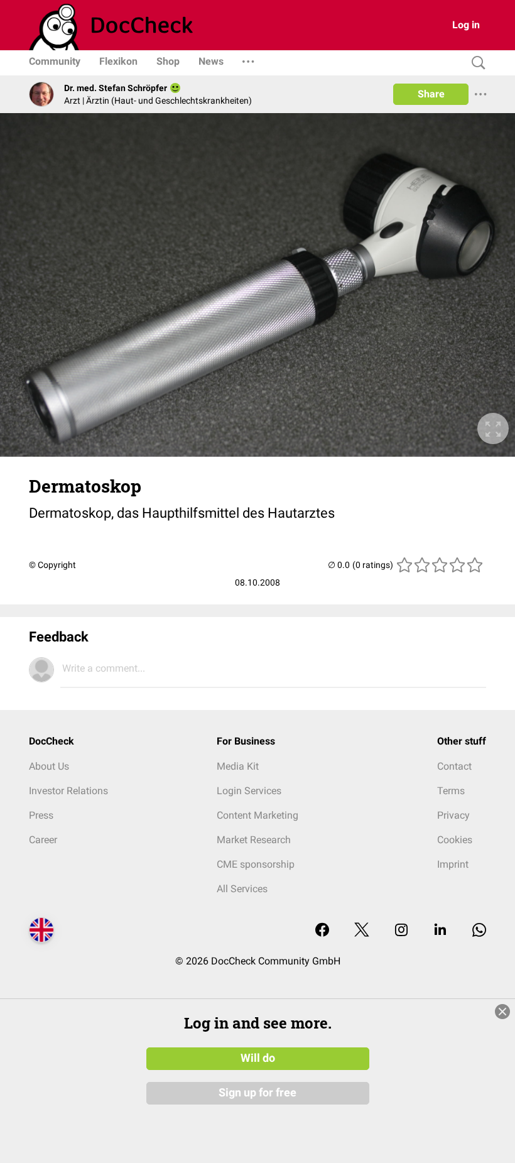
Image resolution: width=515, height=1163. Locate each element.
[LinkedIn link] (440, 931)
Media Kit (238, 766)
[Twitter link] (361, 931)
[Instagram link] (401, 931)
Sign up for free (257, 1092)
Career (43, 840)
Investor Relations (68, 791)
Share (431, 94)
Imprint (453, 864)
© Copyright (52, 565)
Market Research (254, 840)
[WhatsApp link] (479, 931)
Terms (451, 791)
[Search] (475, 63)
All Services (242, 889)
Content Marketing (257, 815)
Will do (258, 1058)
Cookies (454, 840)
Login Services (249, 791)
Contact (454, 766)
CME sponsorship (256, 864)
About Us (49, 766)
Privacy (453, 815)
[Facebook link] (322, 931)
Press (41, 815)
